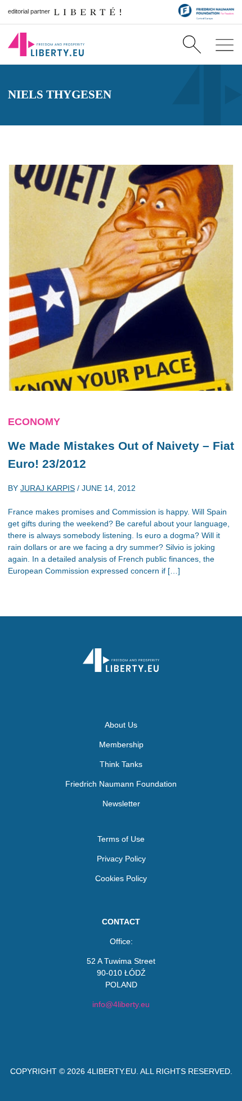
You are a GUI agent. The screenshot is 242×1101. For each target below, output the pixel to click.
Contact (121, 921)
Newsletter (121, 803)
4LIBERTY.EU (111, 1071)
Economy (34, 421)
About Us (121, 724)
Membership (121, 744)
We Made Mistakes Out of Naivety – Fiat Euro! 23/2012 (121, 454)
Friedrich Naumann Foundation (121, 783)
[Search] (192, 44)
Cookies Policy (121, 878)
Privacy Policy (121, 858)
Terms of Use (121, 838)
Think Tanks (121, 764)
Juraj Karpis (47, 488)
